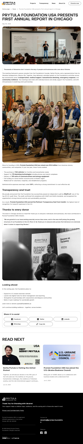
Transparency (43, 3)
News (53, 3)
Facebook (17, 319)
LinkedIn (67, 319)
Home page (6, 9)
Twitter (42, 319)
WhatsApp (17, 324)
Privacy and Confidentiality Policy (13, 410)
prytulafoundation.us (24, 303)
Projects (33, 3)
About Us (62, 3)
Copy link (42, 324)
